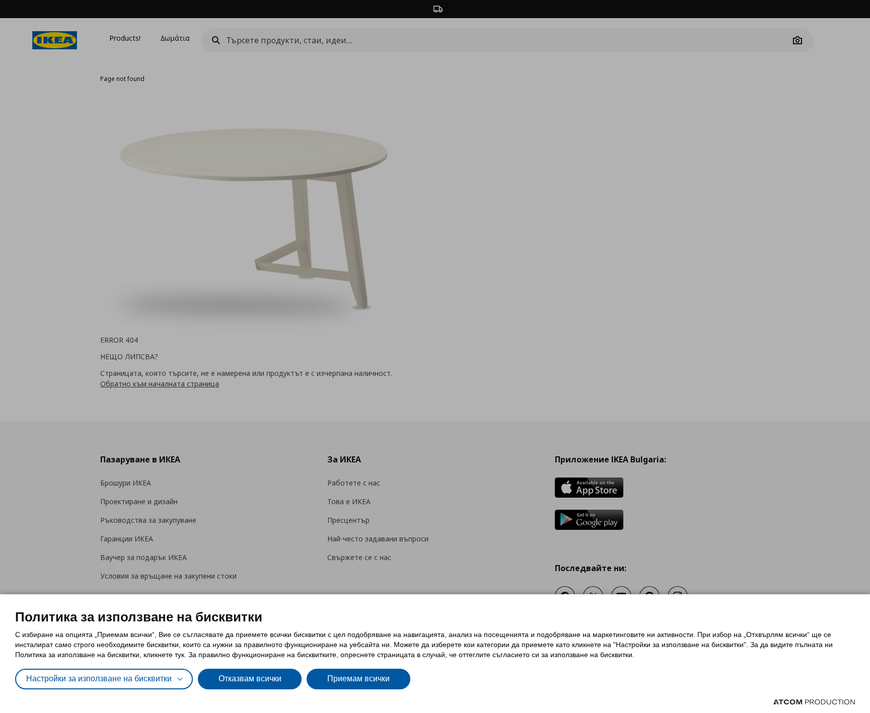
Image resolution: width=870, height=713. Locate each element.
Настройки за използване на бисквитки (99, 678)
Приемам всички (358, 678)
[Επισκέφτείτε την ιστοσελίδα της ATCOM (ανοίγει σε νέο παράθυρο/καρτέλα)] (814, 701)
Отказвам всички (250, 678)
